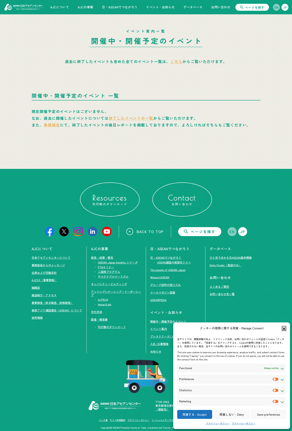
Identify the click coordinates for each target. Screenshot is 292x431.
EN (276, 7)
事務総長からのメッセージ (48, 265)
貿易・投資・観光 (102, 258)
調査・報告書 (99, 319)
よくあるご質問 (219, 287)
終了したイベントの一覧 (131, 118)
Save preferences (268, 414)
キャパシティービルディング (109, 284)
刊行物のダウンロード (112, 327)
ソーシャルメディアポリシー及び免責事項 (172, 420)
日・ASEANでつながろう (165, 258)
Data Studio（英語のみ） (225, 265)
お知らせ (155, 351)
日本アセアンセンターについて (51, 258)
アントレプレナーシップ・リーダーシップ (116, 293)
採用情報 (37, 318)
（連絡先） (162, 409)
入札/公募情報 (159, 344)
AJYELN (103, 300)
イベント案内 (158, 329)
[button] (284, 328)
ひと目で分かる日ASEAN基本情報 (231, 258)
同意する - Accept (195, 414)
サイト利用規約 (117, 420)
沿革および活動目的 (44, 273)
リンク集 (103, 420)
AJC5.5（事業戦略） (44, 280)
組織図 (36, 288)
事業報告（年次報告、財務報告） (52, 303)
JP (285, 7)
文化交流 (96, 312)
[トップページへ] (23, 7)
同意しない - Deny (231, 414)
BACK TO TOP (150, 231)
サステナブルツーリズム (113, 276)
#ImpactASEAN (159, 277)
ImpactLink (104, 304)
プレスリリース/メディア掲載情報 (171, 336)
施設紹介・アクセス (44, 295)
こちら (176, 61)
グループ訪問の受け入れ (165, 285)
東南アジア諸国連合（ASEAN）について (57, 310)
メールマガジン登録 (162, 292)
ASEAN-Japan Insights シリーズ (118, 262)
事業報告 (52, 124)
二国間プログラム (109, 272)
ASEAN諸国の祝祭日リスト (174, 262)
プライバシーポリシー (218, 423)
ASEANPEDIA (158, 300)
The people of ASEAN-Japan (168, 270)
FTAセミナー (106, 267)
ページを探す (254, 7)
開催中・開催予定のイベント (168, 321)
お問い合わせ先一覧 (222, 294)
